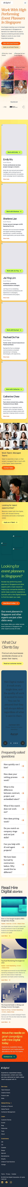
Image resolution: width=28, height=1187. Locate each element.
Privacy (8, 1174)
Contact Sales (8, 468)
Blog (2, 1125)
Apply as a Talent (9, 522)
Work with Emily (13, 152)
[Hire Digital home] (7, 2)
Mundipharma (5, 1156)
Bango (3, 1150)
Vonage (3, 1164)
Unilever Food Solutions (8, 1162)
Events (3, 1122)
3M (2, 1142)
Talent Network (5, 1090)
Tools (2, 1131)
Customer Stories (6, 1120)
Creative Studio (5, 1093)
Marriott (3, 1153)
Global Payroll (5, 1109)
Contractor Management (8, 1112)
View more (6, 179)
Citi (2, 1145)
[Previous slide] (5, 743)
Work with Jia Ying (13, 271)
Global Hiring (5, 1103)
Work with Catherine (12, 389)
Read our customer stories (12, 663)
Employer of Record (7, 1106)
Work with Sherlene (12, 211)
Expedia (3, 1147)
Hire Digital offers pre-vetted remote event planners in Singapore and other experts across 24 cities (12, 626)
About (3, 1134)
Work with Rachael (13, 330)
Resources (4, 1128)
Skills (2, 1098)
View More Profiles (9, 603)
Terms (3, 1174)
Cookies (14, 1174)
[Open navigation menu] (25, 2)
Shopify (3, 1159)
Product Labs (5, 1095)
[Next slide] (23, 743)
